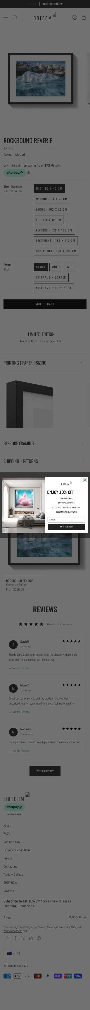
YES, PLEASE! (66, 526)
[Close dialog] (85, 480)
